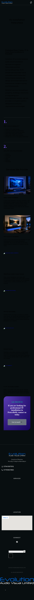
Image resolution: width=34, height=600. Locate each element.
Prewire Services (8, 349)
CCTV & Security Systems (11, 386)
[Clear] (24, 551)
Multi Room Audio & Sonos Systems (14, 274)
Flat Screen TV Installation (11, 236)
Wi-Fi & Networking (9, 311)
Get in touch (16, 422)
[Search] (11, 556)
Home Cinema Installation (11, 197)
